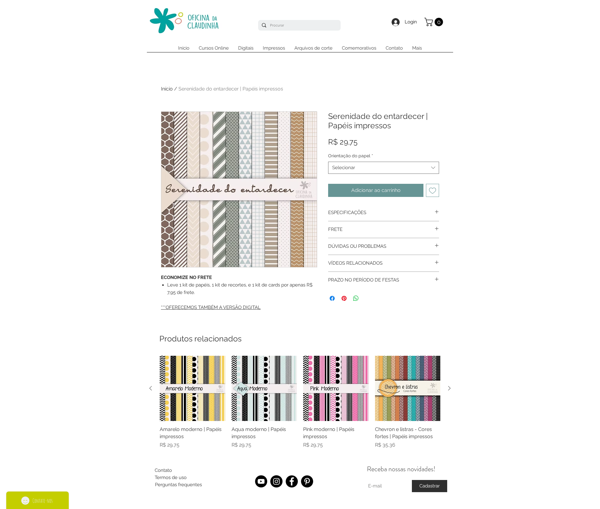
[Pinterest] (307, 481)
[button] (434, 22)
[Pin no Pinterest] (344, 298)
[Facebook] (292, 481)
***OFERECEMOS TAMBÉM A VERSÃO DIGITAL (211, 307)
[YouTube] (261, 481)
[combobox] (383, 168)
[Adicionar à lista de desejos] (432, 190)
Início (167, 89)
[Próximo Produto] (449, 388)
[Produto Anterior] (150, 388)
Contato (163, 470)
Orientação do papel (350, 155)
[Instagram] (276, 481)
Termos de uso (171, 477)
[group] (300, 405)
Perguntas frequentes (178, 484)
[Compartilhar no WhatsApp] (356, 298)
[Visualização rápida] (192, 388)
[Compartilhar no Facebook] (332, 298)
